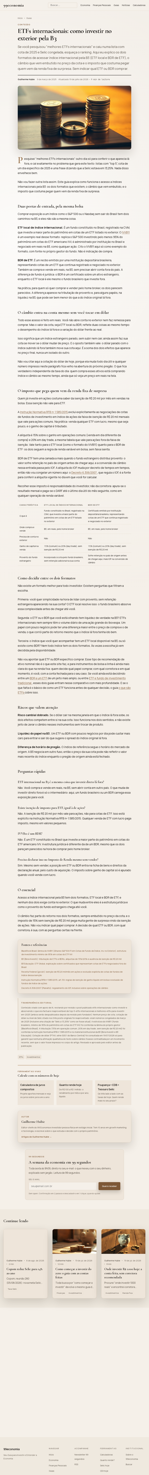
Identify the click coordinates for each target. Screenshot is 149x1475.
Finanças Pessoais (102, 5)
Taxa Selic (12, 1289)
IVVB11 (126, 232)
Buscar (129, 1464)
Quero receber (109, 1186)
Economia (85, 5)
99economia (13, 5)
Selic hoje (104, 1465)
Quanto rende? (107, 1460)
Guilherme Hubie (33, 1122)
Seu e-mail (34, 1179)
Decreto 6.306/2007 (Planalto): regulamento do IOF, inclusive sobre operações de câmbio (64, 988)
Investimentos (33, 1057)
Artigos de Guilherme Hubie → (36, 1136)
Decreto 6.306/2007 (84, 472)
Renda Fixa (128, 1293)
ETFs (21, 1057)
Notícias (126, 5)
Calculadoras (139, 5)
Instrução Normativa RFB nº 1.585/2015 (44, 412)
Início (20, 18)
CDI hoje (104, 1470)
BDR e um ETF (39, 678)
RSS (76, 1464)
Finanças (61, 1293)
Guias (116, 5)
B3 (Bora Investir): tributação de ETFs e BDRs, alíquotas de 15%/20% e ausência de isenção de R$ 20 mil (71, 959)
